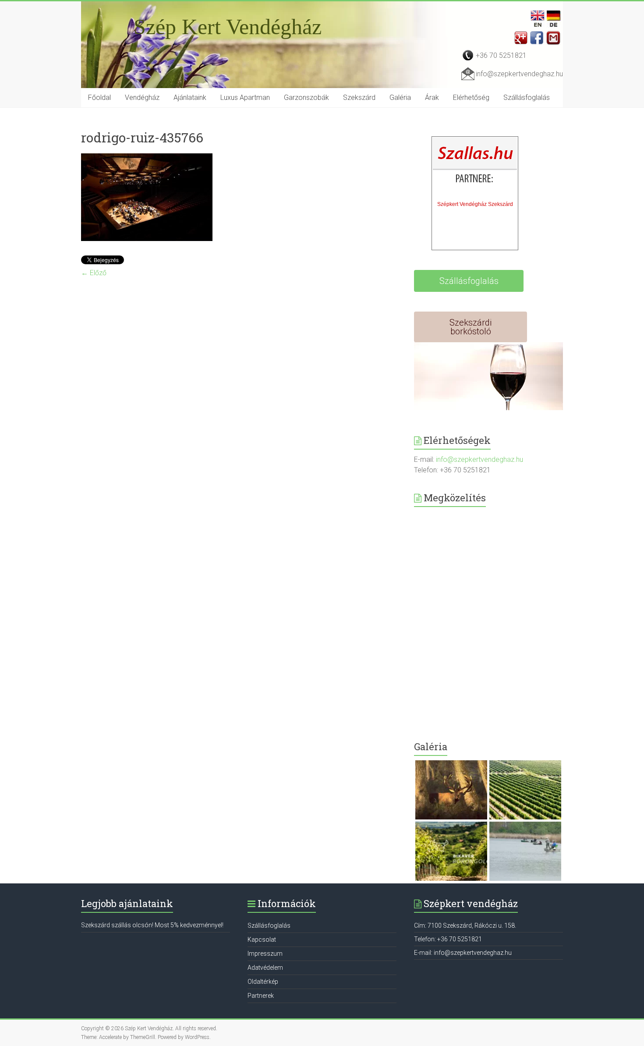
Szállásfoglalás (526, 97)
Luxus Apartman (245, 97)
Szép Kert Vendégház (228, 26)
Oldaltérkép (263, 981)
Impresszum (265, 953)
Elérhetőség (471, 97)
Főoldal (99, 97)
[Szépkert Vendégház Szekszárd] (475, 167)
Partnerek (261, 995)
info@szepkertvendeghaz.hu (519, 74)
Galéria (400, 97)
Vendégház (142, 97)
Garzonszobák (306, 97)
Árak (432, 97)
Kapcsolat (262, 939)
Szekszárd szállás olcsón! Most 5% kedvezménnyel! (152, 925)
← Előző (93, 273)
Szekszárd (359, 97)
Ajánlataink (189, 97)
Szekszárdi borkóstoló (470, 327)
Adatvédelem (265, 967)
